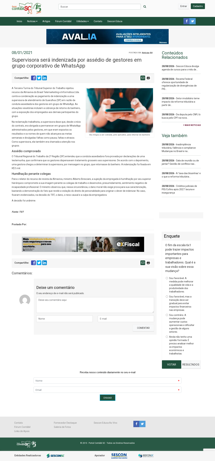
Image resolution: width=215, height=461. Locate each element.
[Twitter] (142, 423)
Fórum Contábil (63, 21)
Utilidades (81, 21)
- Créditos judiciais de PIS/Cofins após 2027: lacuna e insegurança (179, 189)
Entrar (183, 6)
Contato (98, 21)
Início (19, 21)
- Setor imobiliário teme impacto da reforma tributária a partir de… (181, 101)
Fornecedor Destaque (65, 422)
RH (151, 53)
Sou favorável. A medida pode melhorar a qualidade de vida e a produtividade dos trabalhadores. (181, 285)
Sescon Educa (114, 21)
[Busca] (144, 7)
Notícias (31, 21)
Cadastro (198, 6)
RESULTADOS (190, 364)
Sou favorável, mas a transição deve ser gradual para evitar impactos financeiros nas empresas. (180, 303)
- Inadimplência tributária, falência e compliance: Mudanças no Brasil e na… (179, 147)
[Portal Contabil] (28, 444)
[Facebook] (136, 423)
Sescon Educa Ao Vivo (105, 422)
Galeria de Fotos (62, 427)
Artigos (46, 21)
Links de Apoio (22, 431)
